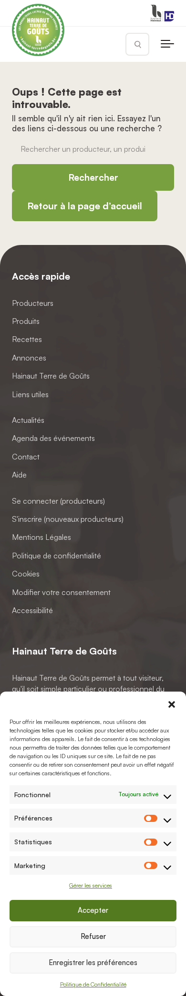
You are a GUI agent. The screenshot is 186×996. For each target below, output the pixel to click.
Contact (26, 456)
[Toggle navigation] (167, 44)
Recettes (27, 339)
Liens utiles (30, 394)
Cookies (26, 574)
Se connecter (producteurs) (58, 501)
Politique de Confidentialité (93, 984)
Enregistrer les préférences (93, 962)
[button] (171, 703)
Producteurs (32, 303)
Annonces (29, 357)
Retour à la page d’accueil (84, 206)
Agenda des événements (53, 438)
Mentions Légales (41, 537)
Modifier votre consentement (61, 592)
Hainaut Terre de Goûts (51, 376)
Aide (19, 475)
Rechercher (93, 177)
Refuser (93, 936)
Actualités (28, 420)
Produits (26, 321)
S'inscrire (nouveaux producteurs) (68, 519)
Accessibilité (32, 610)
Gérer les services (90, 885)
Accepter (93, 910)
